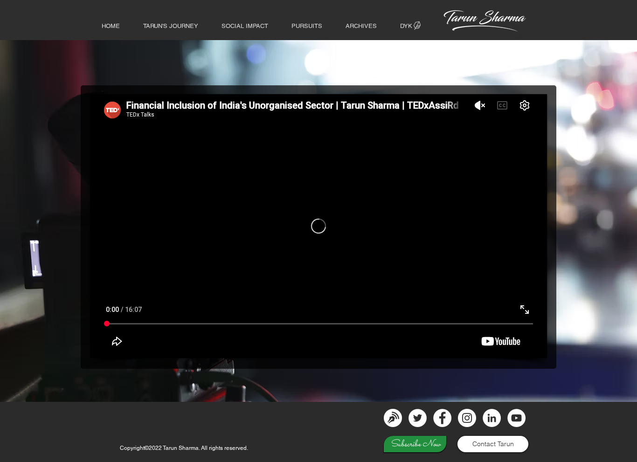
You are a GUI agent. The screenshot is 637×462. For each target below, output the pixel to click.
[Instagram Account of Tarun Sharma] (467, 418)
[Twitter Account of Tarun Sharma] (418, 418)
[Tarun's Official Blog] (393, 418)
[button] (361, 26)
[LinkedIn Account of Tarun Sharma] (492, 418)
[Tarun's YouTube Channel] (516, 418)
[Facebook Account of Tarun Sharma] (442, 418)
